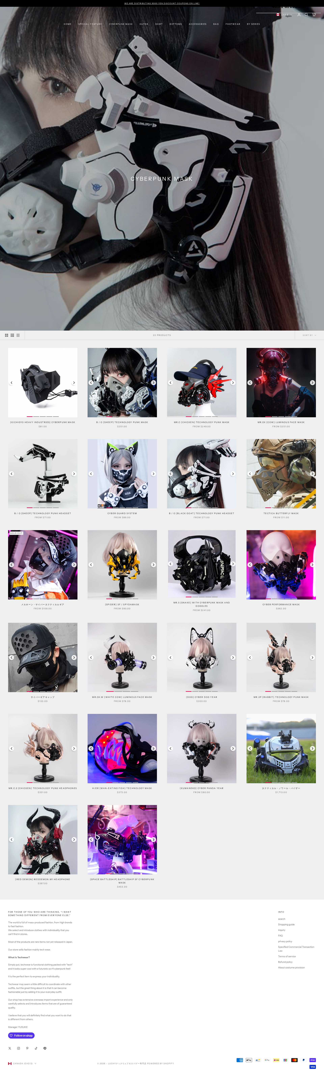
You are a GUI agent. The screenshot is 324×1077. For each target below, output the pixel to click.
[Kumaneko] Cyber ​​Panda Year (202, 788)
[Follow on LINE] (45, 1048)
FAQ (280, 935)
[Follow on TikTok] (36, 1048)
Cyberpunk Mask (121, 24)
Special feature (90, 24)
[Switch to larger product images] (6, 335)
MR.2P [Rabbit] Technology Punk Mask (281, 697)
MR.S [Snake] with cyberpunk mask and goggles (201, 604)
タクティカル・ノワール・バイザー (281, 788)
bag (216, 24)
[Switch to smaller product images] (12, 335)
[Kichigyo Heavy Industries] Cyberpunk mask (42, 422)
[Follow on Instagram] (18, 1048)
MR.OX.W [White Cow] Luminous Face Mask (122, 697)
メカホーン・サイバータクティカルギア (42, 604)
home (68, 24)
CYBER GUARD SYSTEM (122, 513)
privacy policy (285, 941)
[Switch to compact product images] (18, 335)
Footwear (233, 24)
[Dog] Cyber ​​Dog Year (201, 697)
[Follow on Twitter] (9, 1048)
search (281, 918)
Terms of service (287, 956)
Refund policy (285, 961)
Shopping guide (286, 924)
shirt (159, 24)
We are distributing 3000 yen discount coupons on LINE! (162, 3)
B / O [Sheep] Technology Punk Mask (122, 422)
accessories (198, 24)
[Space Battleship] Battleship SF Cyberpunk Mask (122, 881)
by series (253, 24)
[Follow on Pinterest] (27, 1048)
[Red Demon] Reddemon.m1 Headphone (42, 879)
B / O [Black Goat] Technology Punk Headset (201, 513)
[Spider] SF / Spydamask (122, 604)
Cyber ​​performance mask (281, 604)
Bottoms (176, 24)
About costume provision (291, 967)
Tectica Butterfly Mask (281, 513)
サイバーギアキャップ (43, 697)
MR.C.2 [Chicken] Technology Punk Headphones (43, 788)
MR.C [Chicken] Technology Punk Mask (202, 422)
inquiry (281, 930)
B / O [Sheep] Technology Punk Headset (42, 513)
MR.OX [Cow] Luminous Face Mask (281, 422)
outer (144, 24)
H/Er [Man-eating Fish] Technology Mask (122, 788)
